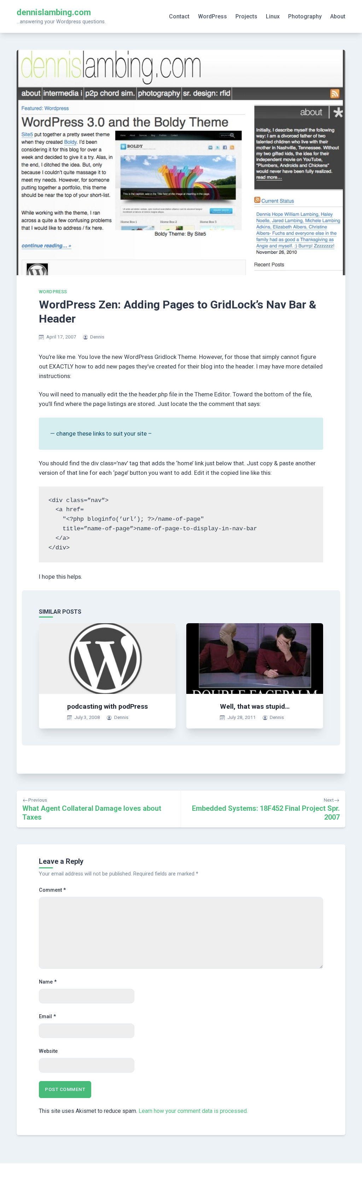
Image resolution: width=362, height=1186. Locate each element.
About (337, 16)
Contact (179, 16)
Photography (305, 16)
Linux (273, 16)
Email (47, 1017)
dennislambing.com (54, 12)
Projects (246, 16)
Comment (52, 890)
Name (48, 982)
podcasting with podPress (107, 706)
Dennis (97, 337)
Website (48, 1051)
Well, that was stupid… (255, 706)
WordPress (212, 16)
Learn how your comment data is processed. (193, 1111)
